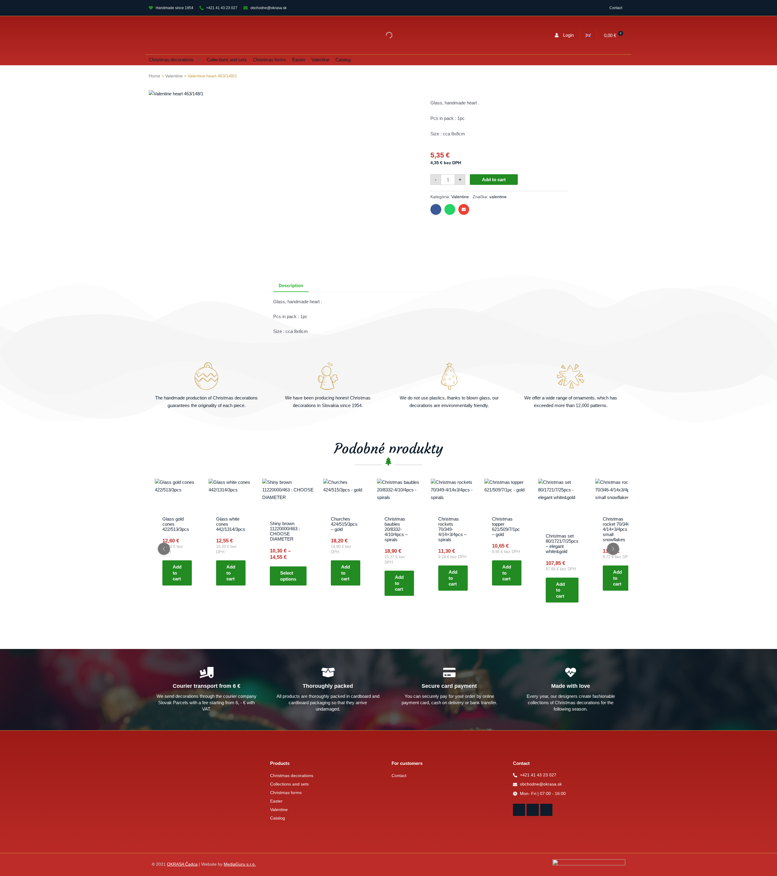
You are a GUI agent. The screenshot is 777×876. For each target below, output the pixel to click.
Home (154, 76)
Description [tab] (291, 285)
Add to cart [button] (177, 573)
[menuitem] (588, 35)
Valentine (174, 76)
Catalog (277, 818)
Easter (276, 801)
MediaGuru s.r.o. (240, 864)
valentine (498, 197)
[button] (175, 60)
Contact (615, 8)
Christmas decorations (291, 775)
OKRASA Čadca (182, 864)
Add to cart (494, 179)
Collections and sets (289, 784)
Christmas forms (286, 792)
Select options (288, 576)
